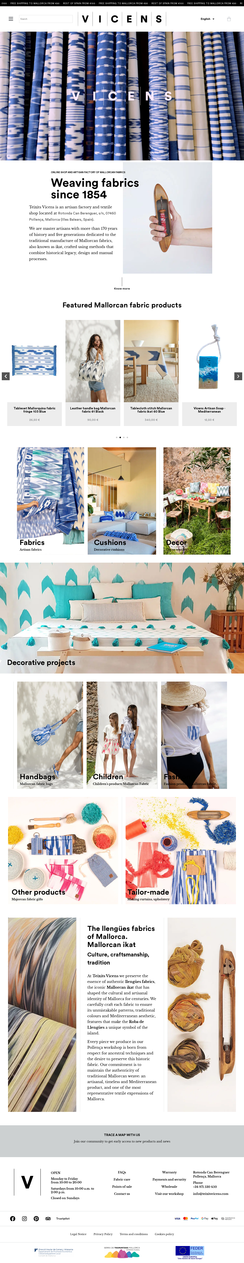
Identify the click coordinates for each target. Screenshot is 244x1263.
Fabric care (122, 1179)
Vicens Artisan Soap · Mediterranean (151, 410)
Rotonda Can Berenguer (211, 1172)
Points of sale (122, 1186)
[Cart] (229, 19)
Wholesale (169, 1186)
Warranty (169, 1172)
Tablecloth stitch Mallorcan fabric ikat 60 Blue (93, 410)
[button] (6, 376)
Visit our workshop (169, 1194)
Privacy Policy (103, 1234)
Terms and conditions (134, 1234)
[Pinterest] (36, 1218)
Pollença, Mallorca (207, 1176)
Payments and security (169, 1179)
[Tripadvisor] (48, 1218)
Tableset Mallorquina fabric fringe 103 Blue (209, 410)
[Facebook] (12, 1218)
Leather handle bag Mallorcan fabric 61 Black (34, 410)
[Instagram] (24, 1218)
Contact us (122, 1194)
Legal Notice (78, 1234)
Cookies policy (164, 1234)
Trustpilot (63, 1218)
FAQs (122, 1172)
